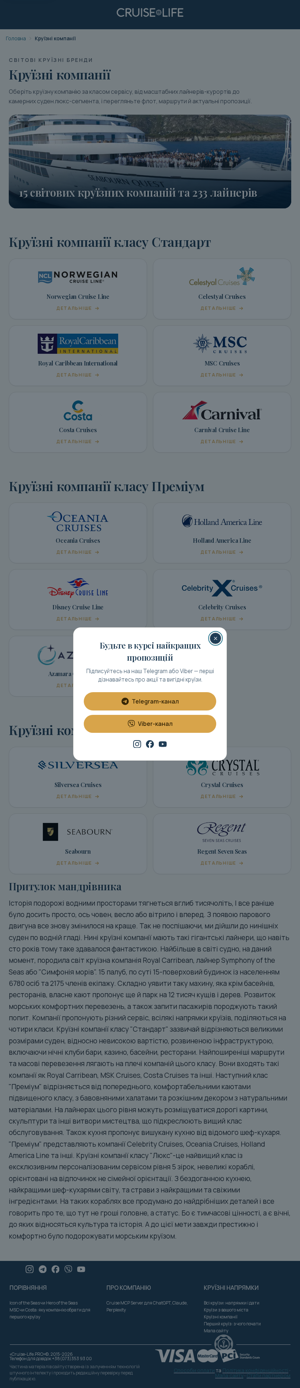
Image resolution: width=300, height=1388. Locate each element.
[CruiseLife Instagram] (137, 744)
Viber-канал (155, 724)
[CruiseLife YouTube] (163, 744)
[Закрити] (215, 638)
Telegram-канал (155, 701)
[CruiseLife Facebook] (150, 744)
